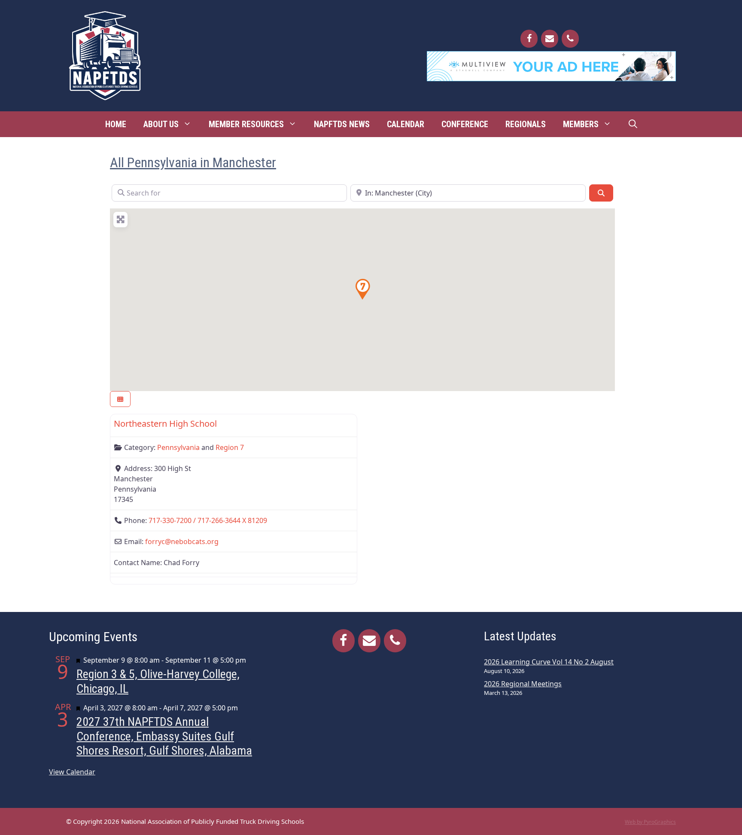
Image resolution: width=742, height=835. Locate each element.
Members (581, 124)
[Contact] (549, 39)
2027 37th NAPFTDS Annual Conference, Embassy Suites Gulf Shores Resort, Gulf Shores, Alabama (164, 736)
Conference (464, 124)
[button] (362, 289)
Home (115, 124)
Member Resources (246, 124)
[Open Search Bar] (633, 124)
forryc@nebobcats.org (182, 541)
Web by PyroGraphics (650, 822)
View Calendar (72, 772)
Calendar (405, 124)
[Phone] (570, 39)
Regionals (525, 124)
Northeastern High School (165, 423)
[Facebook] (529, 39)
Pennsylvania (178, 447)
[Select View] (120, 399)
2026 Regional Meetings (523, 683)
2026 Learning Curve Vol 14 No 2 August (549, 662)
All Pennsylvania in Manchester (193, 162)
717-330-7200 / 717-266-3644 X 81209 (208, 520)
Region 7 (230, 447)
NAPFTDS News (342, 124)
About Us (161, 124)
